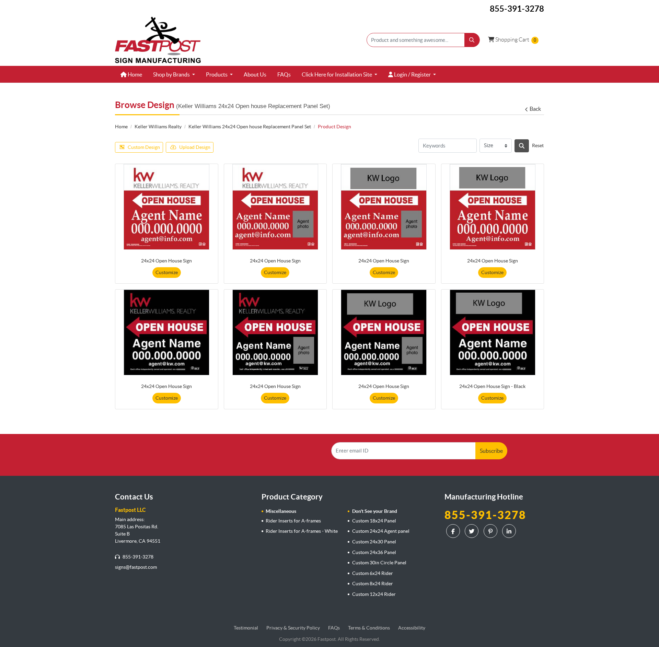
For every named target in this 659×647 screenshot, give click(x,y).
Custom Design (144, 147)
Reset (538, 145)
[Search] (522, 145)
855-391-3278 (137, 557)
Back (535, 109)
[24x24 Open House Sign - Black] (492, 332)
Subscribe (491, 451)
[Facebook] (454, 531)
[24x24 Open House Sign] (166, 207)
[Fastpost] (158, 40)
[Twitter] (472, 531)
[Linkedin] (510, 531)
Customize (166, 272)
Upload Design (194, 147)
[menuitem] (131, 74)
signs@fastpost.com (136, 567)
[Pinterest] (491, 531)
